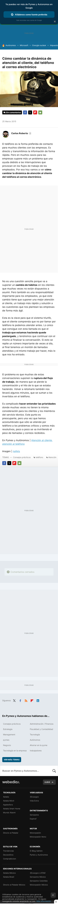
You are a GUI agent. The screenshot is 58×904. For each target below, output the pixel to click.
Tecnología (35, 734)
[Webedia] (11, 783)
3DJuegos (34, 797)
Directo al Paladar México (14, 885)
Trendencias (8, 851)
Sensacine (34, 815)
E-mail (40, 112)
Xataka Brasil (8, 877)
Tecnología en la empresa (15, 750)
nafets (16, 451)
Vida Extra (34, 801)
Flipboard (35, 112)
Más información (43, 901)
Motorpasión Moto (38, 837)
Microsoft (24, 45)
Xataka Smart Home (11, 808)
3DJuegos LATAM (37, 873)
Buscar (54, 770)
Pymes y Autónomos (39, 855)
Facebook (25, 112)
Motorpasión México (39, 885)
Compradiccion (9, 859)
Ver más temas (12, 759)
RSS (26, 700)
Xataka (6, 797)
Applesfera (8, 805)
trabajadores (36, 750)
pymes (6, 740)
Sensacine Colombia (38, 881)
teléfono (39, 457)
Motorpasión (35, 833)
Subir (47, 782)
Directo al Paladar (10, 833)
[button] (21, 133)
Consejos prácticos (22, 457)
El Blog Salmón (36, 851)
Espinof (33, 819)
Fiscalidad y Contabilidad (41, 729)
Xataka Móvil (8, 801)
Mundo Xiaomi (9, 812)
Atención (52, 457)
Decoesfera (8, 855)
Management (9, 734)
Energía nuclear (39, 45)
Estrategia (7, 729)
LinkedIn (38, 700)
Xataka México (9, 873)
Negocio (7, 745)
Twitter (30, 112)
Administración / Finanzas (41, 724)
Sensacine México (38, 877)
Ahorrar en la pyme (38, 745)
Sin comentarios (13, 112)
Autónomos (11, 45)
